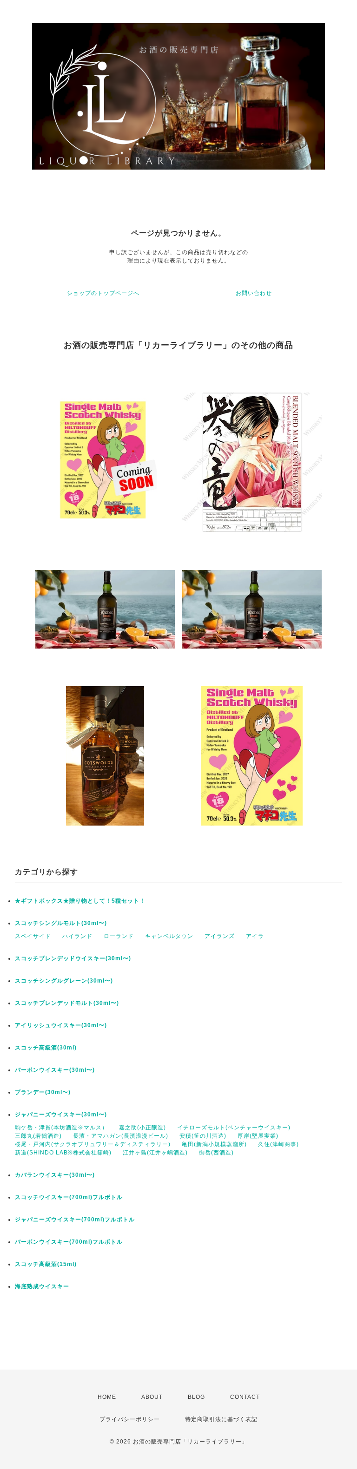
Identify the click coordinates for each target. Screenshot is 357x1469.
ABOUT (152, 1397)
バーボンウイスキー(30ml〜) (55, 1070)
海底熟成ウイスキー (42, 1286)
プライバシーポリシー (129, 1419)
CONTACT (245, 1397)
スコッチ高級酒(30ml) (46, 1047)
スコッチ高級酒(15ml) (46, 1264)
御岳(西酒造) (216, 1152)
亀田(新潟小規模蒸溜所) (214, 1144)
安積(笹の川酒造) (202, 1136)
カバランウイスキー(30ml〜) (55, 1175)
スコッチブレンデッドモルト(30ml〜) (67, 1003)
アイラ (255, 936)
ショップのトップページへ (103, 293)
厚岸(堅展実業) (258, 1136)
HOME (107, 1397)
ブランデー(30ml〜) (43, 1092)
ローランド (119, 936)
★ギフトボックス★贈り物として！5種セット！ (80, 901)
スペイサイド (33, 936)
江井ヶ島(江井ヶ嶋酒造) (155, 1152)
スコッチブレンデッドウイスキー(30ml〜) (73, 958)
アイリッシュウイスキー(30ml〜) (61, 1025)
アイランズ (220, 936)
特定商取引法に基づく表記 (221, 1419)
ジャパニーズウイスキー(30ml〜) (61, 1114)
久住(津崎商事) (278, 1144)
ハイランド (77, 936)
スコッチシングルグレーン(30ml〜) (64, 980)
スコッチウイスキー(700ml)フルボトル (69, 1197)
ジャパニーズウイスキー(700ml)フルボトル (75, 1219)
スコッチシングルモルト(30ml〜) (61, 923)
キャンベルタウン (169, 936)
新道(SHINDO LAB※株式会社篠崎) (63, 1152)
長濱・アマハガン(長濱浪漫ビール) (120, 1136)
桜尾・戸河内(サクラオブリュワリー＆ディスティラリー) (93, 1144)
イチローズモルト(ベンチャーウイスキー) (234, 1127)
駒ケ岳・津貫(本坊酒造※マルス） (61, 1127)
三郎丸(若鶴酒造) (38, 1136)
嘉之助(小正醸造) (142, 1127)
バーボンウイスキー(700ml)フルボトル (69, 1242)
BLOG (196, 1397)
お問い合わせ (254, 293)
